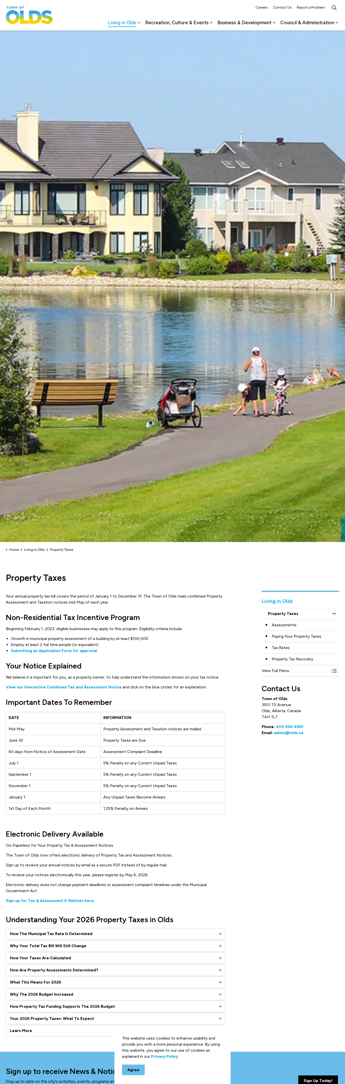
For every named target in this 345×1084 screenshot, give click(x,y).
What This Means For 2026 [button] (35, 982)
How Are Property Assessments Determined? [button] (54, 970)
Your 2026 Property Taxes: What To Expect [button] (52, 1018)
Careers (262, 7)
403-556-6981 (290, 726)
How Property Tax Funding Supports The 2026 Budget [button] (62, 1006)
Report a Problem (311, 7)
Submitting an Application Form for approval (54, 650)
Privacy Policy (164, 1056)
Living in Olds (122, 22)
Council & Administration (307, 22)
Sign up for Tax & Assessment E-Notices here (50, 900)
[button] (295, 670)
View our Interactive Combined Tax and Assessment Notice (63, 687)
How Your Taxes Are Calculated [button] (40, 958)
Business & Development (244, 22)
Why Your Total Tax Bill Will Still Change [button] (48, 945)
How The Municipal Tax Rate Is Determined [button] (51, 933)
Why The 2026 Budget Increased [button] (41, 994)
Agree (133, 1069)
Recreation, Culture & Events (177, 22)
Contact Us (282, 7)
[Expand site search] (334, 7)
